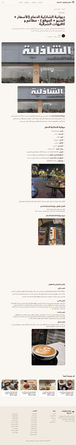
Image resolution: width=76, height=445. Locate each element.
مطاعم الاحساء (34, 419)
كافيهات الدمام (57, 9)
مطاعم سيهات (15, 413)
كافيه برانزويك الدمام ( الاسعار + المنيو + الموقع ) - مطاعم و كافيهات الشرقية (66, 393)
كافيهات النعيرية (14, 430)
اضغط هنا (29, 158)
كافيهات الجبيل (33, 430)
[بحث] (2, 2)
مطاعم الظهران (34, 428)
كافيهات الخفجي (14, 426)
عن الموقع (27, 2)
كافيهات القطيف (33, 434)
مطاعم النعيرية (15, 417)
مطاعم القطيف (34, 426)
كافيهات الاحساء (33, 432)
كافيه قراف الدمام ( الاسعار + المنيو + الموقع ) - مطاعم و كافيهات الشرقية (10, 393)
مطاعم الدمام (34, 415)
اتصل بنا (21, 2)
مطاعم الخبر (34, 413)
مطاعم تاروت (15, 428)
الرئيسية (40, 2)
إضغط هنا (29, 155)
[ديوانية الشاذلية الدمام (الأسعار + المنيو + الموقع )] (38, 99)
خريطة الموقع (53, 422)
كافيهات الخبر (34, 417)
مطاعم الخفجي (15, 419)
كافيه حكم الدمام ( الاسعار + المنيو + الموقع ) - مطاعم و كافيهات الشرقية (48, 393)
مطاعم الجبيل (34, 424)
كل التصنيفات (53, 415)
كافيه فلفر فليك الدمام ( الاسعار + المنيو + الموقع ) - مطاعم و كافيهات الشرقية (29, 393)
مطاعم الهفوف (15, 415)
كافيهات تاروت (15, 432)
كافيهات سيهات (14, 422)
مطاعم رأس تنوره (14, 424)
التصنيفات (33, 2)
